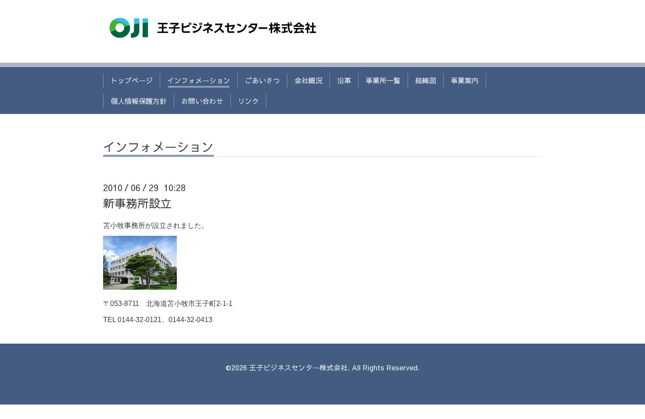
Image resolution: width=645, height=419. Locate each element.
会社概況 (308, 80)
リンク (248, 101)
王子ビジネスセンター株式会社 (298, 367)
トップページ (132, 80)
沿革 (344, 80)
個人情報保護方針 (139, 101)
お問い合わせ (202, 101)
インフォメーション (198, 80)
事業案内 (465, 80)
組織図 (425, 80)
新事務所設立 (137, 203)
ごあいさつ (262, 80)
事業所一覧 (383, 80)
